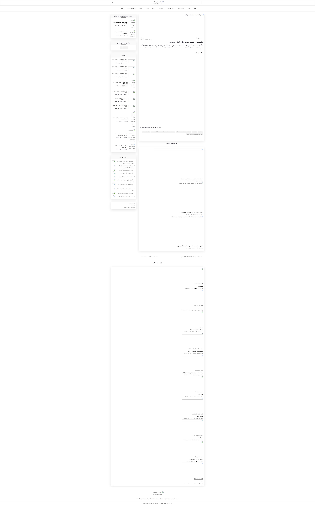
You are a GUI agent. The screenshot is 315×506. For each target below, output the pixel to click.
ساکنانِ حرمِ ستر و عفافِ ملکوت (195, 459)
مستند (202, 326)
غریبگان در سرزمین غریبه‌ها (196, 329)
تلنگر (202, 481)
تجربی (202, 348)
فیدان (195, 8)
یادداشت (153, 8)
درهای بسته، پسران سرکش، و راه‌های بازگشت (192, 372)
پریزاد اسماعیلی (197, 439)
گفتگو (148, 8)
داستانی (201, 283)
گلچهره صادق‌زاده (197, 310)
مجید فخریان (198, 353)
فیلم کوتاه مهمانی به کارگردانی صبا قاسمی (194, 134)
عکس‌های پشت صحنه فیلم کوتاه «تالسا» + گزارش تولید (190, 246)
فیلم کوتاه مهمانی (146, 131)
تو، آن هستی (200, 308)
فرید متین (198, 461)
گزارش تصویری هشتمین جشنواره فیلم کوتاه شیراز (191, 212)
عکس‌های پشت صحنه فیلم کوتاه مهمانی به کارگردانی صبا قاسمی (162, 131)
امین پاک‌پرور (198, 375)
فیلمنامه (140, 8)
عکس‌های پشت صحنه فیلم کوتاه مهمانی (183, 131)
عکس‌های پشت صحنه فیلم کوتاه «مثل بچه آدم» (192, 178)
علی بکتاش (198, 483)
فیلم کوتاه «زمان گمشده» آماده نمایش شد (149, 256)
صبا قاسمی (195, 131)
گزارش (189, 8)
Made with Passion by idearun (150, 503)
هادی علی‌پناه (198, 288)
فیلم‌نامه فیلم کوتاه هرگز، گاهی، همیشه (125, 196)
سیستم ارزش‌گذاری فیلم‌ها (129, 207)
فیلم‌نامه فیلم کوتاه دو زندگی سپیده (126, 176)
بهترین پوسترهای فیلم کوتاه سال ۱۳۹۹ (125, 170)
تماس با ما (133, 205)
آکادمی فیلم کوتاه (171, 8)
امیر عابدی (200, 131)
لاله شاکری (198, 396)
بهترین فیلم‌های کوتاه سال (131, 8)
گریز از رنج (200, 437)
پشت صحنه (201, 38)
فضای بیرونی (161, 8)
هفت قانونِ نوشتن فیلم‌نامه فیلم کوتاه (125, 193)
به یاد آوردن (200, 394)
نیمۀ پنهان (200, 286)
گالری (122, 8)
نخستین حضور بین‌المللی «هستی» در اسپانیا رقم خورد (191, 256)
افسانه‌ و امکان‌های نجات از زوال (195, 351)
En (112, 2)
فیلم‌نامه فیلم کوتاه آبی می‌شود (127, 173)
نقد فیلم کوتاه (181, 8)
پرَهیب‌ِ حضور (200, 416)
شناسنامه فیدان (131, 203)
